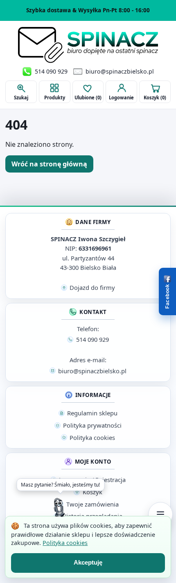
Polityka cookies (65, 543)
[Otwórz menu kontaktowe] (160, 514)
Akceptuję (88, 562)
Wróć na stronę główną (49, 163)
